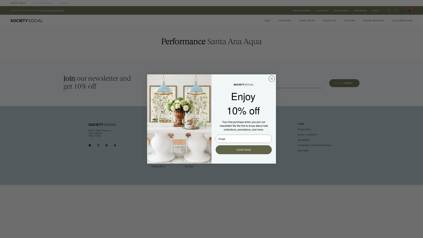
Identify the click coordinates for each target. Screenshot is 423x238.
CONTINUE (243, 149)
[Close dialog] (272, 78)
